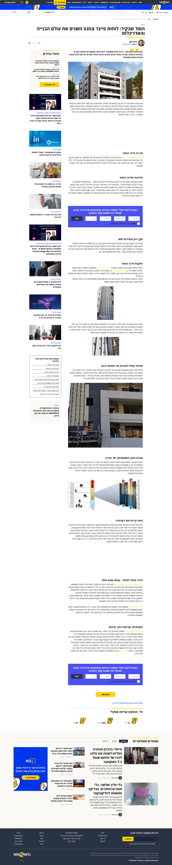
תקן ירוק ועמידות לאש (52, 372)
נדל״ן (84, 2)
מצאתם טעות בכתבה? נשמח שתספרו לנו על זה (127, 703)
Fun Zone (61, 2)
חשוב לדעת (71, 841)
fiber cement (127, 157)
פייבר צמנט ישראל (136, 607)
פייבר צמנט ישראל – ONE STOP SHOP (46, 391)
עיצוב (69, 2)
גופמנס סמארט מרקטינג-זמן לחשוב (71, 836)
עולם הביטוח (76, 2)
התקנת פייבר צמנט (53, 376)
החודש (114, 741)
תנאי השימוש (102, 836)
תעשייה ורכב (18, 841)
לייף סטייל (41, 841)
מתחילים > (61, 7)
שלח (77, 218)
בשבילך (50, 2)
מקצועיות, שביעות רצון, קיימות (49, 394)
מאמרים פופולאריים (71, 833)
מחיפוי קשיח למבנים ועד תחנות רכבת (47, 379)
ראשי (140, 2)
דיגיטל (90, 2)
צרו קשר (102, 838)
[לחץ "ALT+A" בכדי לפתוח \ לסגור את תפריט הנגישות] (26, 2)
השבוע (123, 741)
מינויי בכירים (126, 2)
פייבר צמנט (138, 157)
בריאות (134, 2)
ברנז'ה (96, 2)
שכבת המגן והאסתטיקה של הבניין (48, 383)
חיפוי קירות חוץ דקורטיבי (51, 387)
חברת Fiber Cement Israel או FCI (128, 584)
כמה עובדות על (115, 2)
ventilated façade (119, 270)
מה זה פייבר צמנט (53, 365)
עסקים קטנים (18, 836)
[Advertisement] (105, 137)
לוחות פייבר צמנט (103, 267)
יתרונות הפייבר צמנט (52, 368)
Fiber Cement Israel (134, 631)
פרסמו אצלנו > (10, 2)
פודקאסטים (104, 2)
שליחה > (128, 839)
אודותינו (102, 841)
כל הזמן (105, 741)
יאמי (41, 838)
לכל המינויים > (49, 84)
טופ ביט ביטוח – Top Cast (71, 838)
